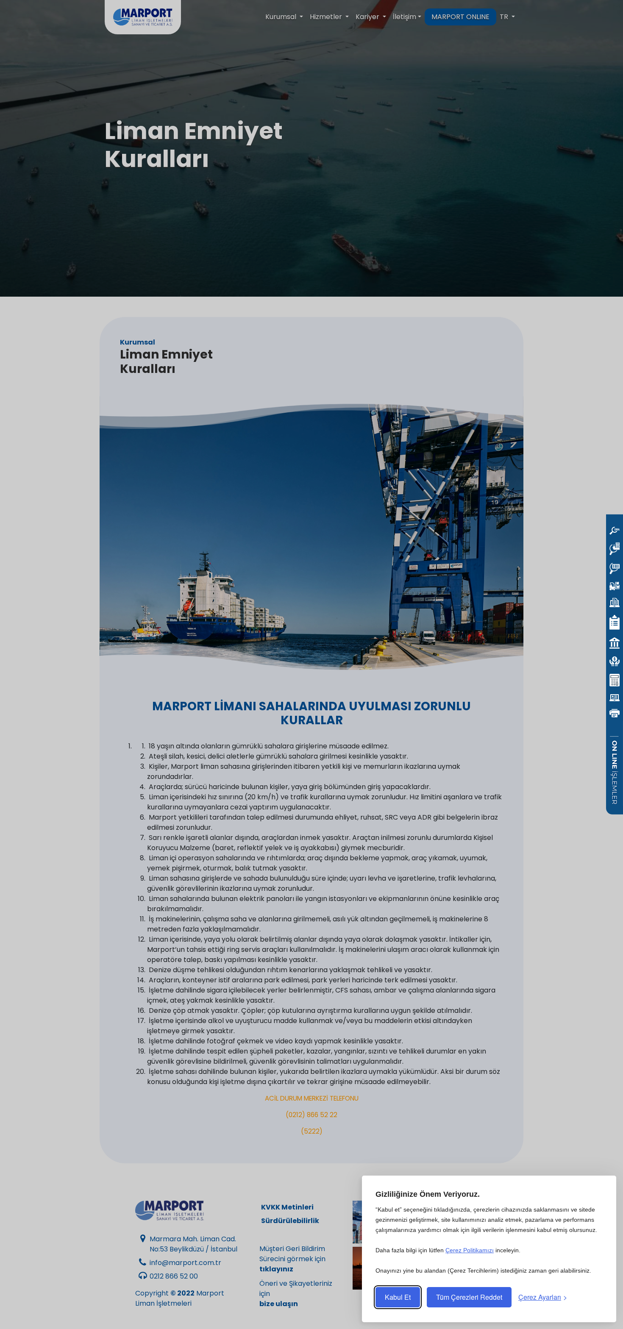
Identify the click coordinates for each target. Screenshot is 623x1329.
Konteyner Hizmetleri (466, 1222)
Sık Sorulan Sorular (466, 1268)
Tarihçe (420, 1222)
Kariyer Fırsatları (420, 1268)
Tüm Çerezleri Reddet (469, 1297)
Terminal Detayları (374, 1268)
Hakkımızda (374, 1222)
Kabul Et (398, 1297)
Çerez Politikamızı (469, 1250)
